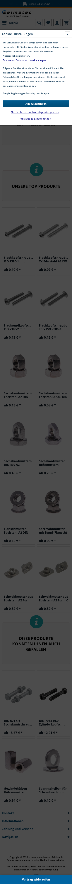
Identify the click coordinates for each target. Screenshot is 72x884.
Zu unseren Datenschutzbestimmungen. (24, 60)
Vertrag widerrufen (36, 879)
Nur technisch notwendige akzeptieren (35, 112)
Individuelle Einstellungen (35, 118)
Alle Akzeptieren (36, 103)
